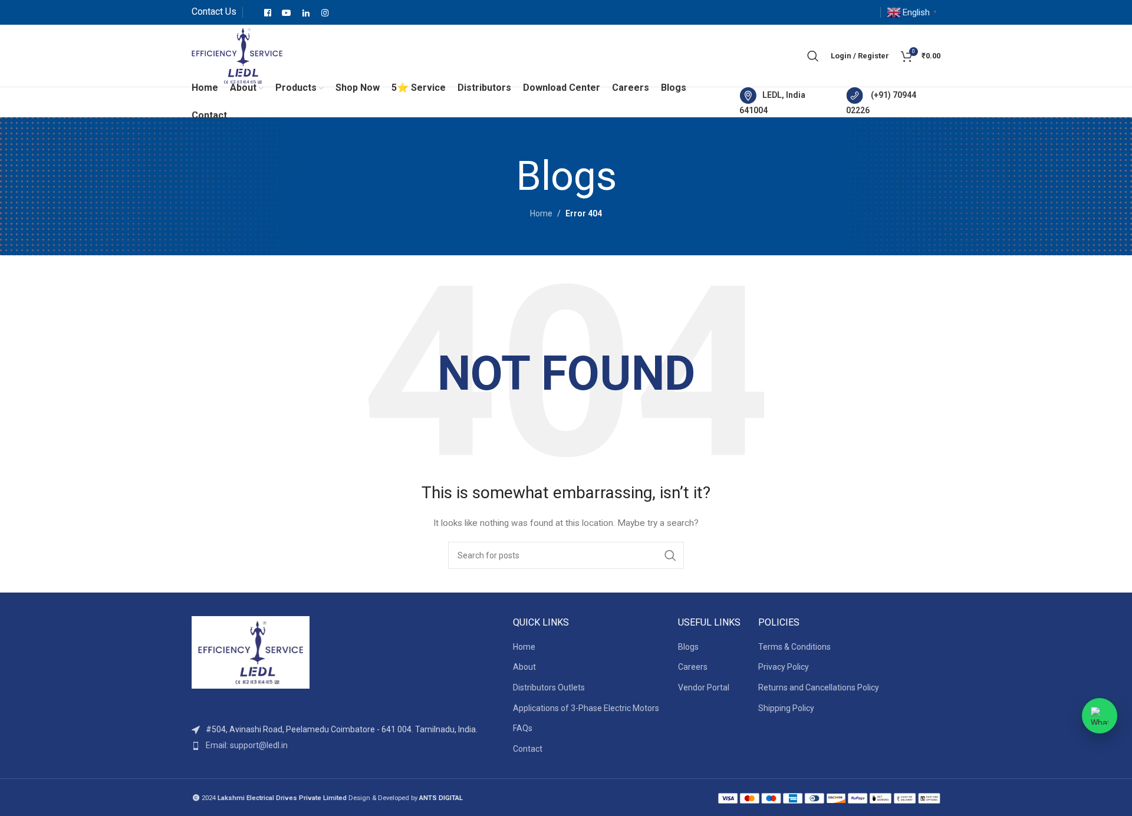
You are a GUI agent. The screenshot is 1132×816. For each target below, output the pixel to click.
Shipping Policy (786, 708)
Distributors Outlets (549, 687)
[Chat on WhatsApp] (1099, 715)
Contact (527, 749)
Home (541, 213)
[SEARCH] (670, 555)
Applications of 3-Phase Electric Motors (586, 708)
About (524, 667)
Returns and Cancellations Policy (818, 687)
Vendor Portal (703, 687)
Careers (693, 667)
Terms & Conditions (794, 647)
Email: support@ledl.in (247, 745)
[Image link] (251, 652)
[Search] (813, 56)
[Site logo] (237, 55)
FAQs (522, 728)
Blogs (688, 647)
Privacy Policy (783, 667)
